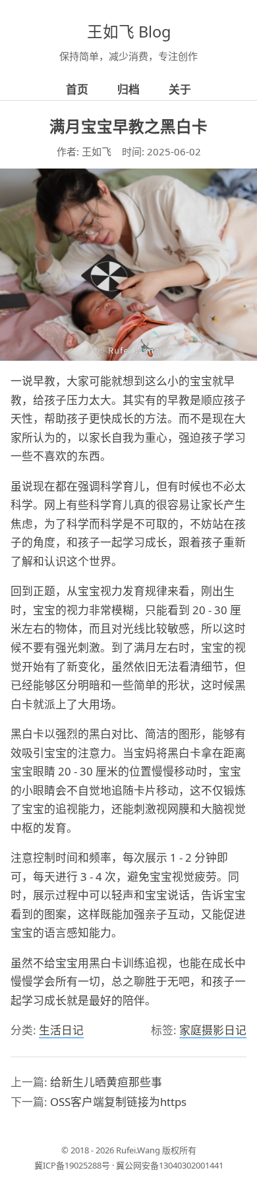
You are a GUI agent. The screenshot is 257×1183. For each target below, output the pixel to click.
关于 (180, 89)
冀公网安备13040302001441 (169, 1165)
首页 (77, 89)
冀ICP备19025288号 (72, 1165)
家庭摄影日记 (212, 1030)
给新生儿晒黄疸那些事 (106, 1082)
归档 (128, 89)
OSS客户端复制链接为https (118, 1101)
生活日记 (61, 1030)
